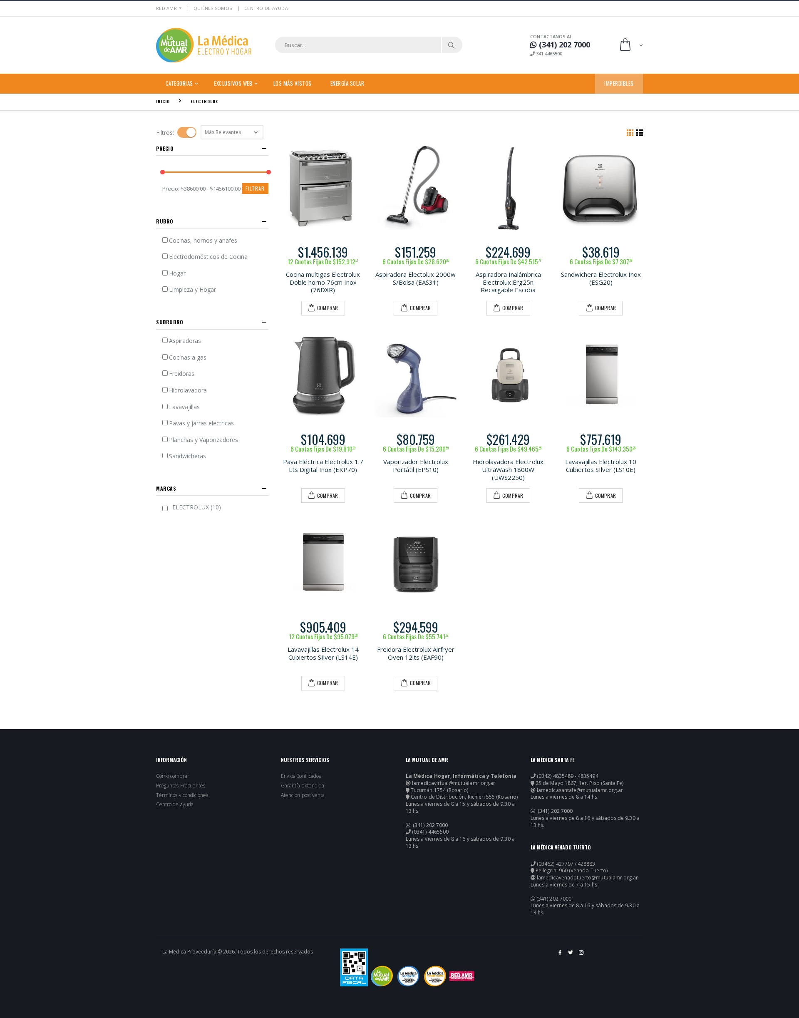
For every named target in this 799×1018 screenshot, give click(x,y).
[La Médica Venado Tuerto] (435, 976)
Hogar (177, 273)
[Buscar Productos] (451, 45)
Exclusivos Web (233, 83)
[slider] (162, 172)
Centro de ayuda (175, 804)
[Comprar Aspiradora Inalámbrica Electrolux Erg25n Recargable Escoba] (508, 188)
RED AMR (166, 8)
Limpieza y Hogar (192, 289)
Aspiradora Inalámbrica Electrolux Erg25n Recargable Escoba (508, 282)
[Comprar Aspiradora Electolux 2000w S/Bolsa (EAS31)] (416, 188)
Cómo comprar (172, 776)
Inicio (163, 101)
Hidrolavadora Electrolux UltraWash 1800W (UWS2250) (508, 469)
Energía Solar (347, 83)
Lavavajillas (184, 407)
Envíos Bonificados (301, 776)
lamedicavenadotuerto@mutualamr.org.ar (587, 877)
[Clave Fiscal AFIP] (354, 967)
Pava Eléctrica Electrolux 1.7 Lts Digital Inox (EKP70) (323, 465)
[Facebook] (560, 955)
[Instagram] (581, 955)
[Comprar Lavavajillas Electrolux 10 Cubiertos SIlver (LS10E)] (601, 375)
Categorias (179, 83)
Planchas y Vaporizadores (203, 440)
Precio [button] (165, 148)
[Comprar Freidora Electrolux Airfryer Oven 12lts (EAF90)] (416, 563)
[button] (630, 45)
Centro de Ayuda (266, 8)
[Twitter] (571, 955)
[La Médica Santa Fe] (408, 976)
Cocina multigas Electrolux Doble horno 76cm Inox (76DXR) (323, 282)
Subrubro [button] (170, 322)
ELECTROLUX (204, 101)
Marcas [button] (166, 488)
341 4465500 (548, 53)
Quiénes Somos (213, 8)
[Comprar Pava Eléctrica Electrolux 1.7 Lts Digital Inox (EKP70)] (323, 375)
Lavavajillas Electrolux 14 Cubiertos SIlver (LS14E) (323, 653)
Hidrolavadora (188, 390)
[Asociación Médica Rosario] (461, 976)
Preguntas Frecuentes (180, 785)
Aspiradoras (185, 341)
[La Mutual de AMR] (382, 976)
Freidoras (181, 373)
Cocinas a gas (187, 357)
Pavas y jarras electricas (201, 423)
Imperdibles (619, 83)
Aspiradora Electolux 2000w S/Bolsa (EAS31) (415, 278)
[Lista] (639, 132)
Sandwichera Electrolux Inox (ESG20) (601, 278)
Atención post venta (303, 795)
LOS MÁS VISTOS (292, 83)
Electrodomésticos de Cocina (208, 257)
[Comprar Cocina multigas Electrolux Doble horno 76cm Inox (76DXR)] (323, 188)
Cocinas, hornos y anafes (203, 240)
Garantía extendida (302, 785)
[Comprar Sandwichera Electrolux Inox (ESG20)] (601, 188)
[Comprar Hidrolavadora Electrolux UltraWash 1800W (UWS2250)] (508, 375)
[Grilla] (630, 132)
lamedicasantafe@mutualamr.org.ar (580, 790)
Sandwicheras (187, 456)
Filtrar (255, 188)
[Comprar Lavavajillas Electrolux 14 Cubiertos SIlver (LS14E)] (323, 563)
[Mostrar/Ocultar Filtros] (186, 132)
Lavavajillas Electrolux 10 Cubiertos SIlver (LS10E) (600, 465)
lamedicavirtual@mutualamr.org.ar (453, 783)
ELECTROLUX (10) (196, 507)
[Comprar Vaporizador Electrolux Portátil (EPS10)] (416, 375)
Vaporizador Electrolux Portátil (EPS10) (415, 465)
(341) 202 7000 (430, 825)
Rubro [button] (165, 221)
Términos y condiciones (182, 795)
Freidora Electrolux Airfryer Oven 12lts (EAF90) (415, 653)
